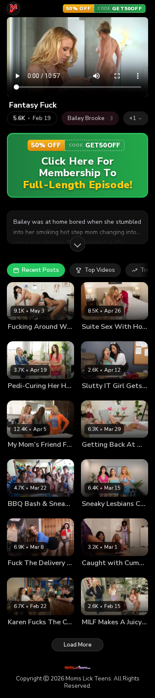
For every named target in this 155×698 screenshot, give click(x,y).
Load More (78, 645)
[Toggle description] (77, 244)
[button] (136, 118)
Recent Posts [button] (40, 270)
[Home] (13, 8)
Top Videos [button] (99, 270)
